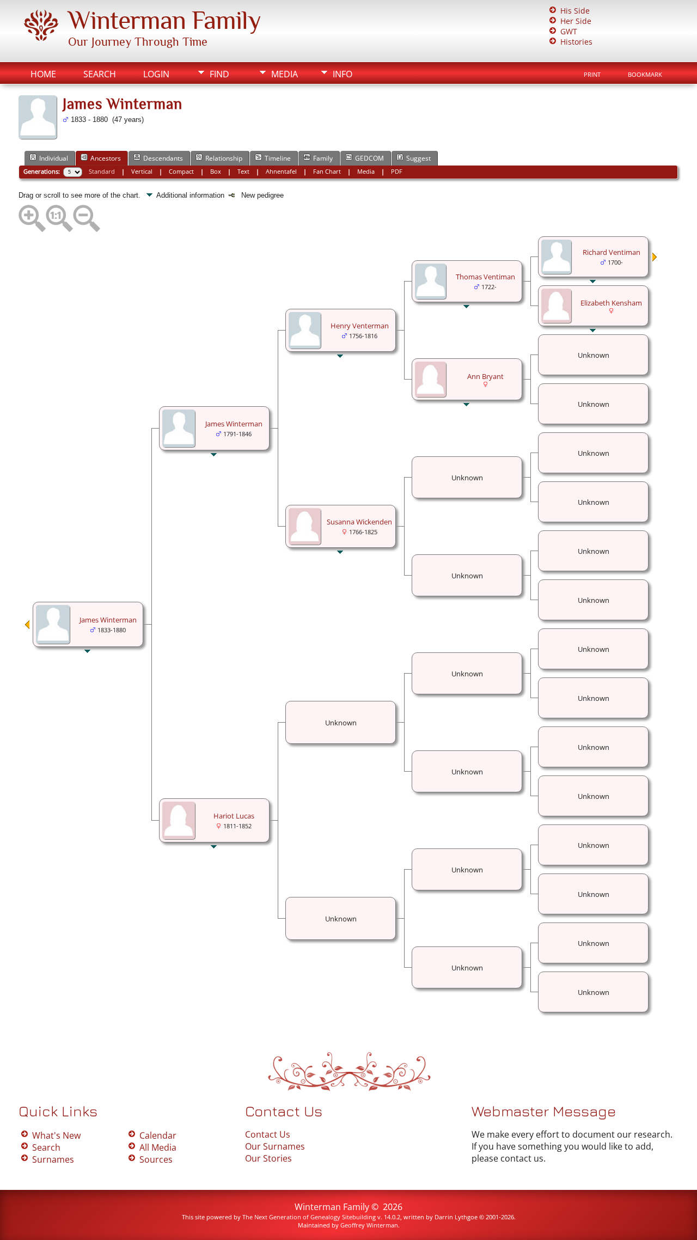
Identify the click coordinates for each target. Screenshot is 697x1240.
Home (43, 74)
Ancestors (105, 158)
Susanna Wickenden (359, 522)
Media (284, 74)
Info (342, 74)
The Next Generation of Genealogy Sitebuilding (309, 1217)
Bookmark (645, 74)
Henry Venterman (360, 326)
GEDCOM (369, 158)
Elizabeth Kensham (611, 303)
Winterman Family (164, 20)
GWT (568, 31)
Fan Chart (327, 171)
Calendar (157, 1135)
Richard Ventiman (611, 252)
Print (592, 74)
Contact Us (267, 1134)
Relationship (223, 158)
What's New (56, 1135)
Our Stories (268, 1158)
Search (99, 74)
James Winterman (108, 620)
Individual (53, 158)
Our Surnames (275, 1146)
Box (215, 171)
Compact (181, 171)
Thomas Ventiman (485, 277)
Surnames (53, 1159)
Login (156, 74)
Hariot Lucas (233, 816)
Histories (576, 41)
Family (323, 158)
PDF (396, 171)
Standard (102, 171)
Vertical (141, 171)
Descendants (163, 158)
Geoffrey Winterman (369, 1225)
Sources (156, 1159)
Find (219, 74)
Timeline (278, 158)
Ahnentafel (281, 171)
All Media (157, 1147)
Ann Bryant (485, 376)
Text (243, 171)
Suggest (418, 158)
